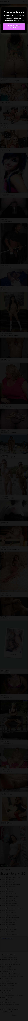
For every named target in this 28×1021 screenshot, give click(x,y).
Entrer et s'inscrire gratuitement (14, 26)
